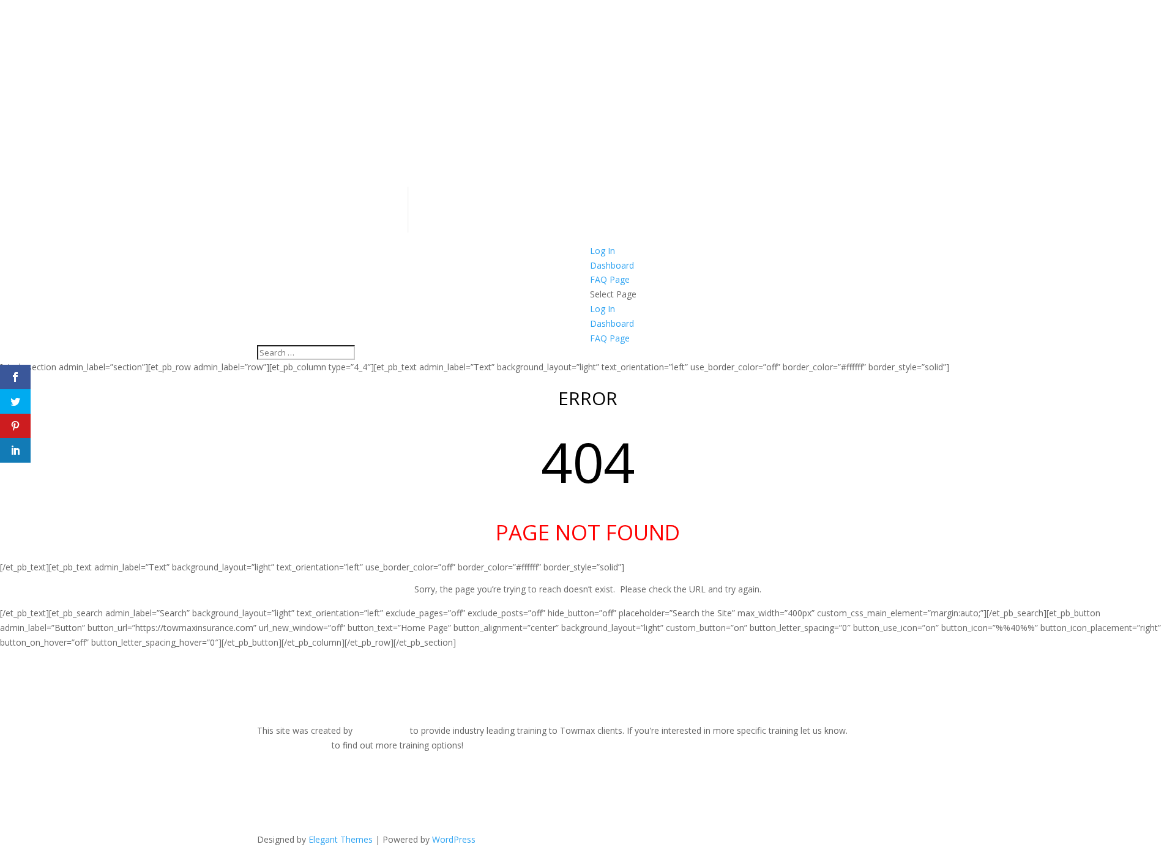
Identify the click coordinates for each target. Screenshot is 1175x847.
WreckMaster (381, 730)
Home (269, 768)
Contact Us (279, 797)
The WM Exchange (294, 782)
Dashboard (612, 265)
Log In (602, 250)
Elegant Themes (340, 839)
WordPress (454, 839)
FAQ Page (610, 279)
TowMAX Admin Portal (302, 812)
